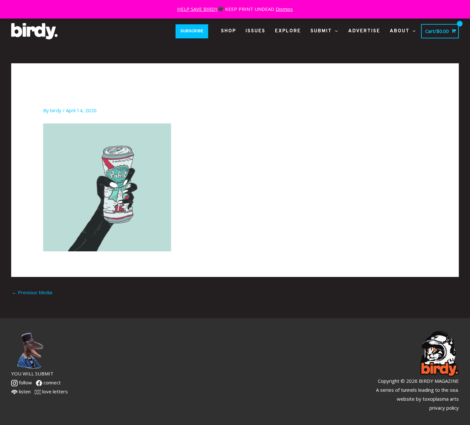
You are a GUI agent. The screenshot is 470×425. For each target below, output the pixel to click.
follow (25, 382)
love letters (54, 391)
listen (24, 391)
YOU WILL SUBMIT (32, 373)
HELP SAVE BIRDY (197, 9)
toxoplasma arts (441, 399)
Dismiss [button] (284, 9)
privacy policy (444, 408)
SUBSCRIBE (191, 31)
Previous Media (32, 292)
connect (51, 382)
